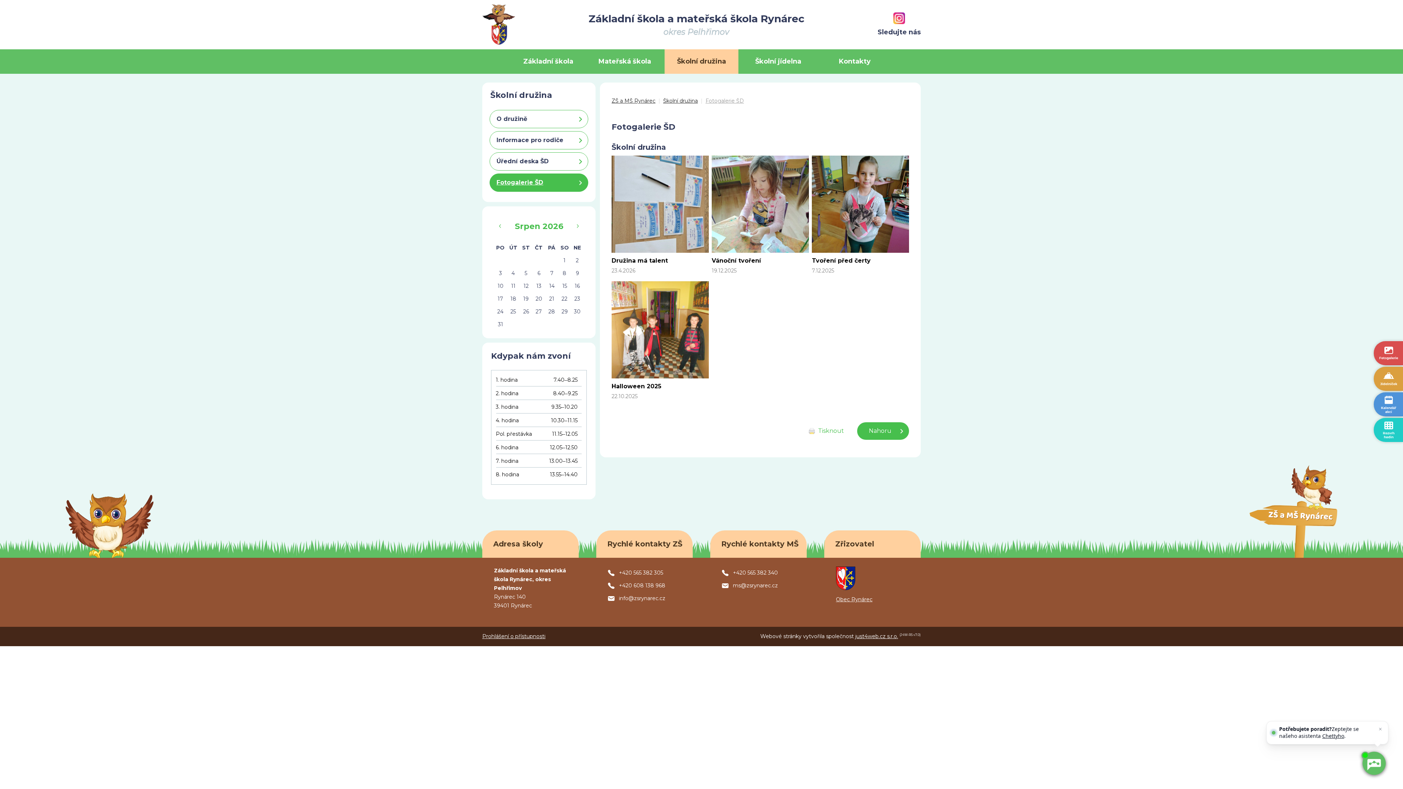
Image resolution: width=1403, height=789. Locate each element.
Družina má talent (640, 260)
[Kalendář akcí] (1388, 404)
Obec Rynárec (854, 599)
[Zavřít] (1380, 729)
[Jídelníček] (1388, 379)
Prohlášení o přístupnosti (513, 636)
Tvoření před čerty (841, 260)
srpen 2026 (539, 226)
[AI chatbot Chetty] (1374, 764)
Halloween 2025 (636, 386)
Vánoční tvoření (736, 260)
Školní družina (680, 101)
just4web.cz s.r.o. (876, 636)
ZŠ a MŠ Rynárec (633, 101)
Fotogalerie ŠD (725, 101)
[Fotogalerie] (1388, 353)
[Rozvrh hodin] (1388, 430)
